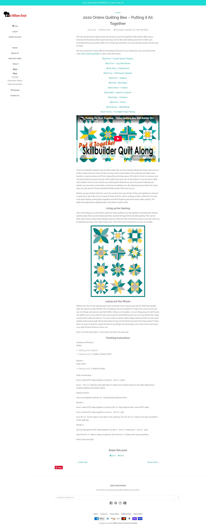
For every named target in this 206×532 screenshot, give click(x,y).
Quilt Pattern (144, 30)
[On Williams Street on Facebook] (111, 503)
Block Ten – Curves (118, 102)
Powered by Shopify (130, 523)
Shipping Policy (126, 514)
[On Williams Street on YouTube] (124, 503)
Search (95, 514)
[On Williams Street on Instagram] (120, 503)
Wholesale (14, 90)
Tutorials (14, 77)
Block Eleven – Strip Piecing (117, 107)
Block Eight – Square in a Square (117, 92)
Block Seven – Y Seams (118, 88)
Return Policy (138, 514)
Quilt (137, 30)
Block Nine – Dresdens (117, 97)
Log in (15, 31)
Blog (15, 69)
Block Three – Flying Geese (117, 68)
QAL (134, 30)
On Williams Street (116, 523)
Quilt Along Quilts (15, 84)
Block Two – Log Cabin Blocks (117, 63)
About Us (15, 53)
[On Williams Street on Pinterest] (115, 503)
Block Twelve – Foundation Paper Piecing (118, 112)
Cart (16, 26)
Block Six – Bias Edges (118, 83)
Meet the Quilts (15, 58)
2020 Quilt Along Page (90, 54)
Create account (15, 37)
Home (15, 48)
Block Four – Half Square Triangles (118, 73)
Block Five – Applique (118, 78)
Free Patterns (120, 30)
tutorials (118, 12)
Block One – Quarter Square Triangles (117, 59)
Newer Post (152, 462)
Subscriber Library (15, 81)
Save (60, 467)
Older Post (83, 462)
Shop (15, 64)
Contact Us (14, 95)
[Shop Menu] (18, 64)
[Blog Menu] (18, 69)
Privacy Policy (114, 514)
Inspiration (128, 30)
